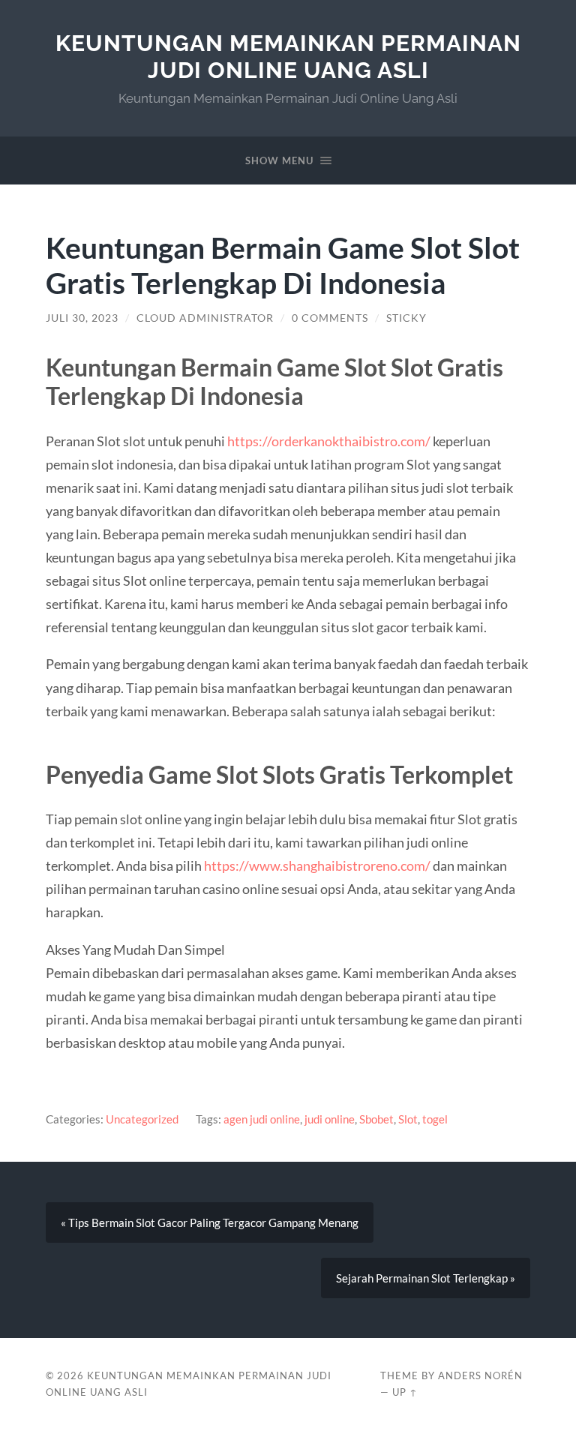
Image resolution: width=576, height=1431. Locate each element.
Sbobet (376, 1119)
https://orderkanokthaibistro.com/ (328, 441)
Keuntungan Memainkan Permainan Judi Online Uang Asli (288, 56)
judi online (329, 1119)
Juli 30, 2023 (82, 318)
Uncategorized (142, 1119)
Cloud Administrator (205, 318)
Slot (408, 1119)
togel (435, 1119)
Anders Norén (480, 1376)
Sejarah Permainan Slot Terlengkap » (425, 1278)
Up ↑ (405, 1392)
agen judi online (262, 1119)
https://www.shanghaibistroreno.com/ (317, 865)
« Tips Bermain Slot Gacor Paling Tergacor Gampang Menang (209, 1222)
